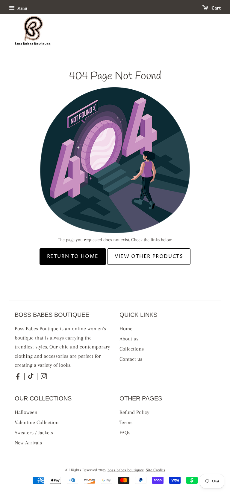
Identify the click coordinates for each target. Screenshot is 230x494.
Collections (131, 349)
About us (128, 339)
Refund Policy (134, 412)
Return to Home (73, 256)
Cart (216, 8)
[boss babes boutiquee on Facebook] (18, 379)
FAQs (124, 432)
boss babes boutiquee (126, 470)
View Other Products (149, 256)
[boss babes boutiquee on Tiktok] (31, 377)
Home (125, 328)
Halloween (26, 412)
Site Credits (155, 470)
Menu (21, 8)
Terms (125, 422)
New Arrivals (28, 443)
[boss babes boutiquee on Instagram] (43, 377)
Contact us (130, 359)
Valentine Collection (37, 422)
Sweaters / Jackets (34, 432)
